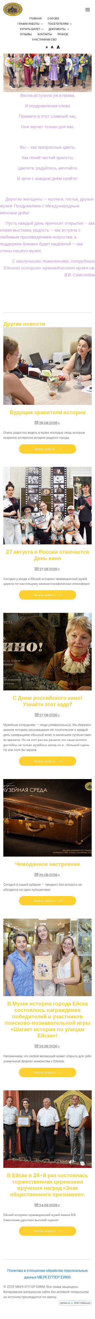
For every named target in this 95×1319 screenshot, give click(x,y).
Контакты (45, 34)
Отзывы (26, 34)
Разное (63, 34)
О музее (53, 18)
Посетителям (58, 24)
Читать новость (45, 449)
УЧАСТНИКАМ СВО (44, 39)
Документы (57, 29)
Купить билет (30, 29)
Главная (35, 18)
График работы (28, 24)
